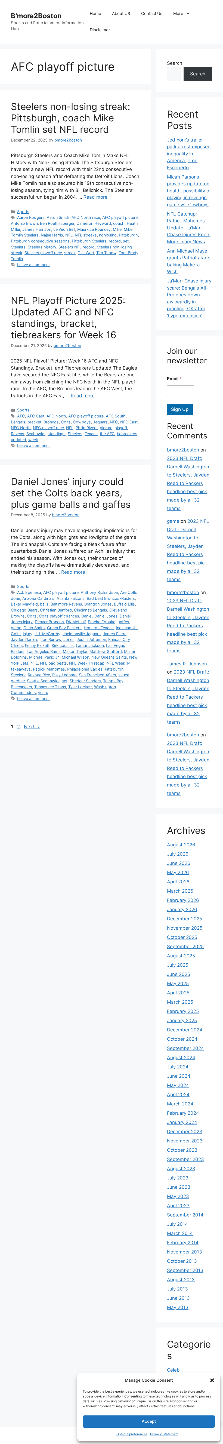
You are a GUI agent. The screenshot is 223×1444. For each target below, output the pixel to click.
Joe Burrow (51, 639)
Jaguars (100, 422)
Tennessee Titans (50, 686)
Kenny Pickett (37, 645)
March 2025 (180, 1002)
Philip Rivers (87, 427)
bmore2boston (183, 450)
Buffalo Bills (124, 604)
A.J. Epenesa (29, 592)
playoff (120, 427)
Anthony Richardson (99, 592)
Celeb (173, 1370)
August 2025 (181, 955)
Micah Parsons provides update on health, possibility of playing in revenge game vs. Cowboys (189, 190)
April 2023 (178, 1205)
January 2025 (182, 1020)
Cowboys (82, 422)
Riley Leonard (64, 674)
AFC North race (86, 217)
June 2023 (178, 1187)
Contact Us (151, 13)
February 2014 (183, 1242)
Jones (69, 639)
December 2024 (184, 1030)
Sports (23, 211)
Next (32, 726)
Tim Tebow (106, 252)
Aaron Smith (58, 217)
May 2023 (178, 1196)
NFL (69, 235)
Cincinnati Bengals (90, 610)
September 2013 (185, 1270)
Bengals (18, 422)
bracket (34, 422)
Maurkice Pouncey (94, 229)
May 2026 (178, 872)
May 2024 (178, 1085)
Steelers (18, 247)
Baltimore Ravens (66, 604)
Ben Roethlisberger (57, 223)
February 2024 (183, 1113)
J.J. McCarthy (47, 633)
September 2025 (185, 946)
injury (27, 633)
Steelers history (42, 247)
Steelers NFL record (76, 247)
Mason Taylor (75, 651)
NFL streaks (86, 235)
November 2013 (184, 1252)
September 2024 (185, 1048)
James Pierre (114, 633)
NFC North (21, 427)
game (16, 627)
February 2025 (183, 1011)
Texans (91, 433)
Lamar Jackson (90, 645)
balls (44, 604)
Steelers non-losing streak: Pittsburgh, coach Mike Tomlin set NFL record (70, 118)
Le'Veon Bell (64, 229)
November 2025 (184, 928)
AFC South (116, 416)
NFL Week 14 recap (86, 663)
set (126, 241)
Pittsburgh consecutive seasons (40, 241)
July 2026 (177, 854)
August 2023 (181, 1168)
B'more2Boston (36, 16)
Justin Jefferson (91, 639)
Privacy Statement (164, 1434)
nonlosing (108, 235)
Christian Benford (56, 610)
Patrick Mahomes (49, 669)
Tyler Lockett (80, 686)
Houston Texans (99, 627)
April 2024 (178, 1094)
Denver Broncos (49, 621)
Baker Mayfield (24, 604)
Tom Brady (128, 252)
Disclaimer (100, 29)
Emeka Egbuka (101, 621)
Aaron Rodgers (31, 217)
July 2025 (177, 965)
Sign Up (180, 409)
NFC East (129, 422)
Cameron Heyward (93, 223)
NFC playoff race (48, 427)
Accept (149, 1421)
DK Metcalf (76, 621)
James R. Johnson (187, 663)
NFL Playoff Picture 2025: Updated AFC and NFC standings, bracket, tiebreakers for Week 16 (68, 317)
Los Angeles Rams (44, 651)
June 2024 (178, 1076)
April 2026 (178, 881)
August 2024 (181, 1057)
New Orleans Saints (109, 657)
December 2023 (184, 1131)
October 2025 (182, 937)
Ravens (17, 433)
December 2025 (184, 918)
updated (18, 439)
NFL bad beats (53, 663)
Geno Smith (34, 627)
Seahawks (35, 433)
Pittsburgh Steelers (89, 241)
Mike (117, 229)
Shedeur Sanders (85, 680)
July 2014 (177, 1224)
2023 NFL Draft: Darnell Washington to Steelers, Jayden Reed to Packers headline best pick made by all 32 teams (188, 483)
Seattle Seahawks (43, 680)
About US (121, 13)
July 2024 (177, 1067)
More (178, 13)
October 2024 (182, 1039)
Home (95, 13)
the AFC (107, 433)
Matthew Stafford (105, 651)
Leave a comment (33, 264)
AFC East (35, 416)
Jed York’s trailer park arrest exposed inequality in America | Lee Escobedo (189, 153)
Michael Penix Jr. (44, 657)
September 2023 (185, 1159)
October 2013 (182, 1261)
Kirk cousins (63, 645)
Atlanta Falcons (71, 598)
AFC (21, 416)
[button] (212, 1380)
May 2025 (178, 983)
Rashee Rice (39, 674)
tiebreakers (127, 433)
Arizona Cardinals (38, 598)
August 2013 (181, 1279)
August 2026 (181, 844)
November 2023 (185, 1141)
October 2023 (182, 1150)
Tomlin (17, 258)
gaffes (123, 621)
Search (174, 63)
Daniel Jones (105, 616)
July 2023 (177, 1178)
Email (174, 378)
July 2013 (177, 1289)
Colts (66, 422)
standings (57, 433)
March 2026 (180, 891)
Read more (95, 197)
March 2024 (180, 1104)
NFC (114, 422)
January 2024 (182, 1122)
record (115, 241)
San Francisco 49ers (97, 674)
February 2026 (183, 900)
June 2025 (178, 974)
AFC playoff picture (120, 217)
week (33, 439)
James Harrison (36, 229)
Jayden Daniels (24, 639)
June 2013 (178, 1298)
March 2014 (180, 1233)
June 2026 (178, 863)
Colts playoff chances (59, 616)
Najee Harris (52, 235)
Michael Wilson (75, 657)
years (43, 692)
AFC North (56, 416)
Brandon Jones (98, 604)
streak (70, 252)
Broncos (51, 422)
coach (119, 223)
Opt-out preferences (131, 1434)
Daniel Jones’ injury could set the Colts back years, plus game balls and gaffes (71, 493)
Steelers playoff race (43, 252)
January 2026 (182, 909)
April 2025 (178, 993)
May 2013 (177, 1307)
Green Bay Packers (64, 627)
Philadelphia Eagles (85, 669)
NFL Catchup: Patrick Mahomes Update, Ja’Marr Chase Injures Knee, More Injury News (188, 227)
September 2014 (185, 1215)
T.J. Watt (86, 252)
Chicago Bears (24, 610)
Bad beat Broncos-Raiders (111, 598)
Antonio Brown (24, 223)
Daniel (86, 616)
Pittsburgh (128, 235)
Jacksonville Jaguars (82, 633)
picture (106, 427)
